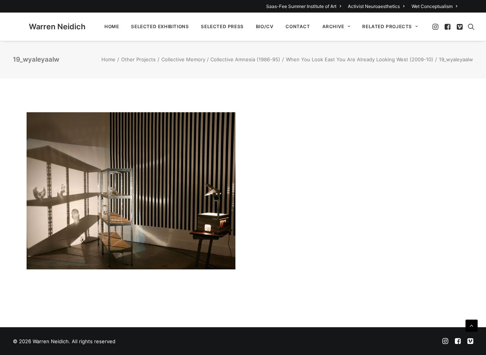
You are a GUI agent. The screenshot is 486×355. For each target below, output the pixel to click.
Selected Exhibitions (160, 26)
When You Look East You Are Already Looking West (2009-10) (359, 59)
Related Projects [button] (387, 26)
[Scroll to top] (471, 325)
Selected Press (222, 26)
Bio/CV (265, 26)
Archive (333, 26)
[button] (436, 27)
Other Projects (138, 59)
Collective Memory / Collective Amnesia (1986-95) (220, 59)
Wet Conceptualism (432, 6)
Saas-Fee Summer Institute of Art (301, 6)
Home (111, 26)
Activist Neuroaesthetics (374, 6)
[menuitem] (305, 6)
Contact (298, 26)
